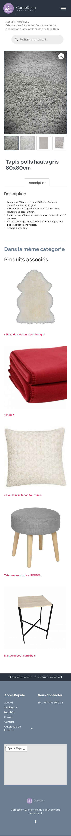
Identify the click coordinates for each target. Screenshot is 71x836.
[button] (63, 8)
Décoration (28, 25)
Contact (9, 722)
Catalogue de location (12, 728)
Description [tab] (36, 182)
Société (8, 717)
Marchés (9, 712)
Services (9, 707)
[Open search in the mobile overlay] (37, 39)
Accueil (10, 21)
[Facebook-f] (35, 821)
